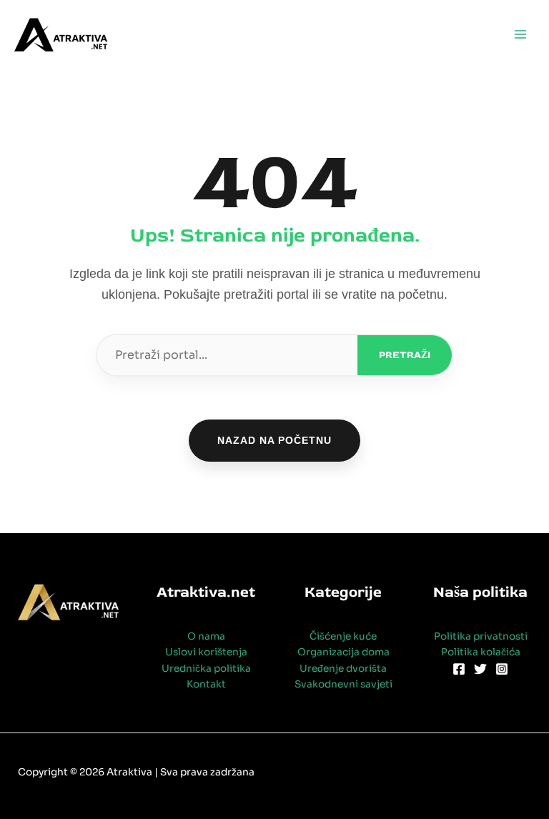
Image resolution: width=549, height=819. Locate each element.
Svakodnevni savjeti (343, 684)
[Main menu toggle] (520, 34)
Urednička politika (206, 668)
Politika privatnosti (481, 636)
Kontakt (206, 684)
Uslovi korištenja (206, 652)
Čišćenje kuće (343, 636)
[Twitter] (480, 668)
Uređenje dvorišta (343, 668)
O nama (206, 636)
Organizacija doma (343, 652)
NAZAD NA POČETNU (274, 440)
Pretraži (404, 355)
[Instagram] (501, 668)
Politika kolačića (480, 652)
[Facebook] (458, 668)
